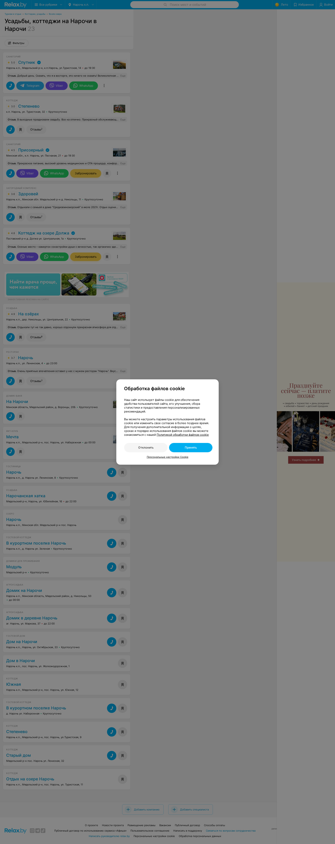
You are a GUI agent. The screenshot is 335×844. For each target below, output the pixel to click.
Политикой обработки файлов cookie (183, 435)
